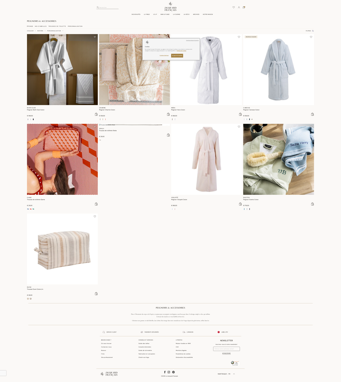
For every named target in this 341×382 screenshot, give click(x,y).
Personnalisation (75, 26)
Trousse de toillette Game (36, 199)
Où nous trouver (106, 343)
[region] (171, 49)
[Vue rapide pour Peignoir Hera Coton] (240, 114)
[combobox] (109, 7)
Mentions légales (181, 350)
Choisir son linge (144, 357)
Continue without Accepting (192, 40)
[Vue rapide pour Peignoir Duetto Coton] (312, 204)
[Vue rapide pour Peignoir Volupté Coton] (240, 204)
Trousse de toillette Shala (108, 130)
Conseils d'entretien (145, 347)
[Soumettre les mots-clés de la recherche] (97, 7)
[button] (238, 7)
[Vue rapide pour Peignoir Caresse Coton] (312, 114)
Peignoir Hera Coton (178, 110)
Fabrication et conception (147, 354)
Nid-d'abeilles (41, 26)
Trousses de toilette (57, 26)
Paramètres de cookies (183, 354)
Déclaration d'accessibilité (184, 357)
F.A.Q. (103, 354)
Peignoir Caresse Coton (251, 110)
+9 (252, 119)
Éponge (30, 26)
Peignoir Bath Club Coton (35, 110)
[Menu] (239, 362)
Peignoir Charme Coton (107, 110)
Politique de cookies (181, 50)
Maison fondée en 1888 (183, 343)
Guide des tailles (144, 343)
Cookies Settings (164, 55)
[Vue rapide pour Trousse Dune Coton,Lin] (96, 293)
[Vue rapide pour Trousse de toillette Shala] (168, 135)
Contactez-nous (106, 347)
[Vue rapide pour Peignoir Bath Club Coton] (96, 114)
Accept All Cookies (177, 55)
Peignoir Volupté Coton (179, 199)
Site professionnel (107, 357)
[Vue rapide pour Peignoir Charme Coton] (168, 114)
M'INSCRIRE (226, 353)
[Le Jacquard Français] (170, 6)
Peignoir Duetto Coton (251, 199)
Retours (103, 350)
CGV (177, 347)
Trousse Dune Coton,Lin (35, 289)
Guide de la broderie (145, 350)
